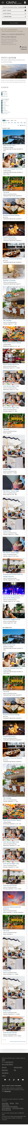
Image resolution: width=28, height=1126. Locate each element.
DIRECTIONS (24, 46)
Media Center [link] (5, 1070)
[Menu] (3, 2)
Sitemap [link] (12, 1103)
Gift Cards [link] (4, 1067)
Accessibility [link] (5, 1103)
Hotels (5, 29)
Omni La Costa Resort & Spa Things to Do (9, 31)
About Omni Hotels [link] (18, 1067)
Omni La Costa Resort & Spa (12, 29)
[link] (5, 1080)
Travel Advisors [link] (5, 1072)
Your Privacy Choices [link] (17, 1108)
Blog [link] (15, 1070)
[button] (25, 2)
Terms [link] (17, 1103)
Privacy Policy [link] (5, 1104)
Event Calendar (20, 31)
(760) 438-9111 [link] (9, 1062)
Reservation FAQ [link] (6, 1109)
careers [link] (3, 1075)
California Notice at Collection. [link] (10, 1106)
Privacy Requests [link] (6, 1108)
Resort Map (24, 49)
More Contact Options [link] (7, 1064)
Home (2, 29)
